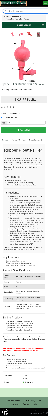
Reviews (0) (16, 140)
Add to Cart (25, 130)
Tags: (24, 140)
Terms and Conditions (13, 401)
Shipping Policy (29, 401)
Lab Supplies (16, 17)
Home (7, 17)
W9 (40, 401)
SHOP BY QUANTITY (10, 113)
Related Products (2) (36, 140)
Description (5, 140)
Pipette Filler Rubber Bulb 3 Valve (17, 19)
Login (35, 404)
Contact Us (15, 404)
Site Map (26, 404)
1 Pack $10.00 (11, 117)
